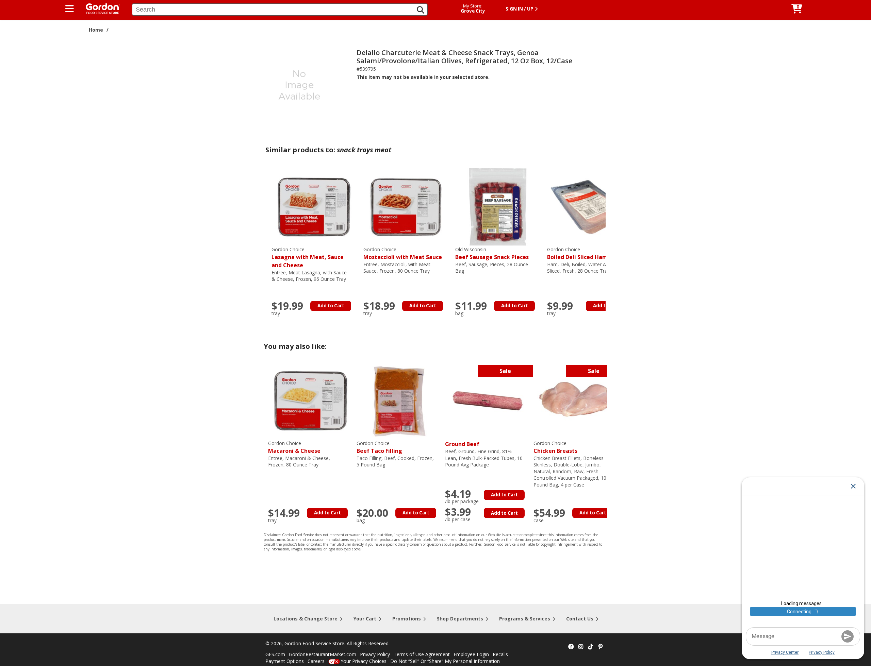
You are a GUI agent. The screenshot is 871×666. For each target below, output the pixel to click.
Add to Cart (330, 306)
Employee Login (471, 654)
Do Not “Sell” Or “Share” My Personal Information (445, 661)
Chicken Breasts (555, 447)
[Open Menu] (69, 9)
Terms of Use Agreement (422, 654)
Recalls (500, 654)
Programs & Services (524, 618)
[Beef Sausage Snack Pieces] (498, 206)
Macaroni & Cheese (294, 447)
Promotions (406, 618)
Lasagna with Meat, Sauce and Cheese (308, 257)
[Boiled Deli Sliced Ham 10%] (589, 206)
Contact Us (579, 618)
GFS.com (275, 654)
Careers (316, 661)
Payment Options (284, 661)
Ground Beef (462, 444)
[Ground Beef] (487, 400)
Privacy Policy (375, 654)
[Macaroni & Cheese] (311, 400)
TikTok (590, 647)
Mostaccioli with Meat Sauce (402, 253)
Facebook (571, 647)
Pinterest (600, 647)
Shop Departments (460, 618)
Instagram (580, 647)
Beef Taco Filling (379, 447)
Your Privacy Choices (364, 661)
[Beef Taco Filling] (399, 400)
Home (96, 30)
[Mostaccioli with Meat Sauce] (406, 206)
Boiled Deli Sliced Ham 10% (583, 253)
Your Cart (365, 618)
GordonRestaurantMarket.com (322, 654)
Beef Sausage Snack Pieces (492, 253)
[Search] (420, 10)
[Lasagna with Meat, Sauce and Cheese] (314, 206)
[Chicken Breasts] (576, 400)
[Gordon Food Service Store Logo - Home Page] (99, 8)
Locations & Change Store (306, 618)
